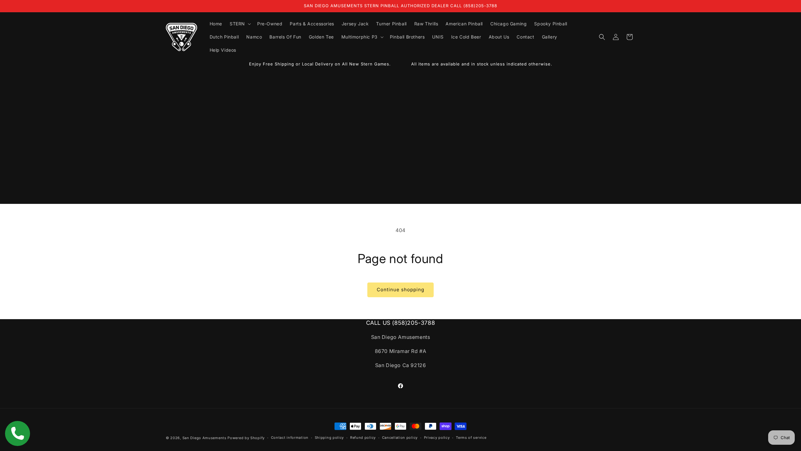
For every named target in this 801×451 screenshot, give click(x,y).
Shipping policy (329, 437)
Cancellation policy (400, 437)
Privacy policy (437, 437)
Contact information (290, 437)
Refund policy (363, 437)
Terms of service (471, 437)
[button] (239, 23)
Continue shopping (400, 290)
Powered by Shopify (246, 438)
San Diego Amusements (204, 438)
